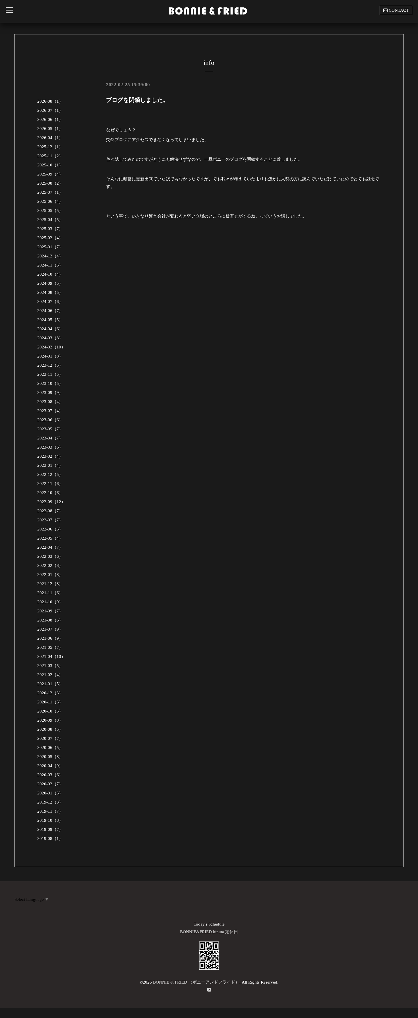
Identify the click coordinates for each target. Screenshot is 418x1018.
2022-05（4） (50, 538)
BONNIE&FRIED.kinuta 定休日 (209, 932)
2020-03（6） (50, 775)
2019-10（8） (50, 820)
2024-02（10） (51, 347)
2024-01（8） (50, 356)
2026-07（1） (50, 110)
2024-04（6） (50, 329)
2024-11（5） (50, 265)
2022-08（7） (50, 511)
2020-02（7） (50, 784)
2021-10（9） (50, 602)
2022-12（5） (50, 474)
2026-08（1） (50, 101)
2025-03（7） (50, 228)
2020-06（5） (50, 747)
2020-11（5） (50, 702)
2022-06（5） (50, 529)
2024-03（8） (50, 338)
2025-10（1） (50, 165)
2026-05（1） (50, 128)
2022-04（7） (50, 547)
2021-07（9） (50, 629)
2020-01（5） (50, 793)
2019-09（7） (50, 829)
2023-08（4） (50, 401)
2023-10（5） (50, 383)
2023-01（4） (50, 465)
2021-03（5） (50, 665)
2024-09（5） (50, 283)
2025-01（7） (50, 247)
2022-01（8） (50, 574)
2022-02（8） (50, 565)
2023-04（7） (50, 438)
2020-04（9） (50, 765)
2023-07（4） (50, 410)
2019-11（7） (50, 811)
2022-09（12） (51, 501)
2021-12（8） (50, 583)
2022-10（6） (50, 492)
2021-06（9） (50, 638)
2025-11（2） (50, 156)
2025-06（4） (50, 201)
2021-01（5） (50, 684)
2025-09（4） (50, 174)
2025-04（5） (50, 219)
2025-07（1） (50, 192)
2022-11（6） (50, 483)
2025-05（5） (50, 210)
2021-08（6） (50, 620)
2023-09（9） (50, 392)
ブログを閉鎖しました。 (137, 100)
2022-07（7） (50, 520)
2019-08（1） (50, 838)
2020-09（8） (50, 720)
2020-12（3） (50, 693)
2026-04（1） (50, 137)
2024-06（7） (50, 310)
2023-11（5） (50, 374)
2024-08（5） (50, 292)
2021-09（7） (50, 611)
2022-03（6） (50, 556)
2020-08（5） (50, 729)
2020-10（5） (50, 711)
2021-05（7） (50, 647)
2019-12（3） (50, 802)
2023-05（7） (50, 429)
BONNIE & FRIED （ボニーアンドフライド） (196, 982)
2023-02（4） (50, 456)
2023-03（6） (50, 447)
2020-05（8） (50, 756)
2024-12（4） (50, 256)
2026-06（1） (50, 119)
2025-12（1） (50, 146)
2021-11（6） (50, 592)
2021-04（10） (51, 656)
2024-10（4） (50, 274)
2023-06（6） (50, 420)
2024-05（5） (50, 319)
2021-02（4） (50, 674)
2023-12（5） (50, 365)
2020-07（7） (50, 738)
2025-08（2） (50, 183)
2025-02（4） (50, 238)
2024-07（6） (50, 301)
